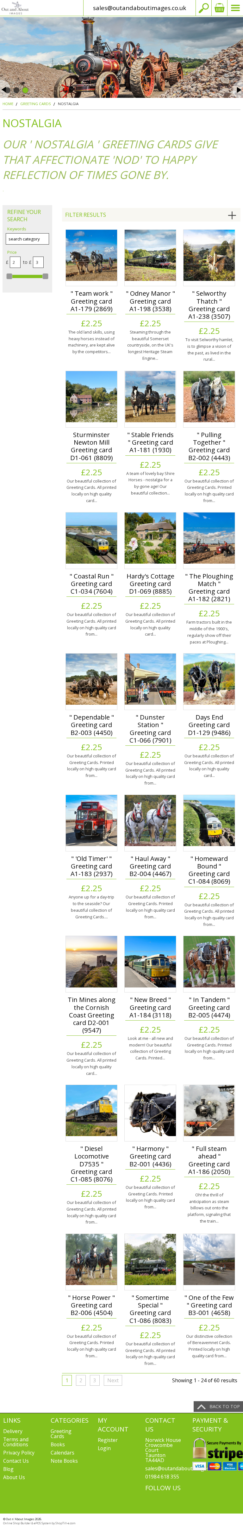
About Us (14, 1477)
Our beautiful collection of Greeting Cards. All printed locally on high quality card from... (91, 624)
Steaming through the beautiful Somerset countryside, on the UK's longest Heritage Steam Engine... (150, 345)
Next (113, 1380)
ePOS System (42, 1523)
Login (104, 1448)
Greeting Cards (61, 1434)
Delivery (12, 1431)
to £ (27, 262)
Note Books (64, 1460)
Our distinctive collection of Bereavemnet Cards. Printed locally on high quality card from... (209, 1346)
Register (108, 1440)
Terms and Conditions (15, 1442)
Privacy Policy (18, 1452)
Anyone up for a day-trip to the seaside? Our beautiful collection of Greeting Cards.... (91, 906)
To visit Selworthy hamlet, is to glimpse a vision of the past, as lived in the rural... (209, 349)
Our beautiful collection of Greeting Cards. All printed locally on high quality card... (91, 490)
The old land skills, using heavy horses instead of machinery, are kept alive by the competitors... (91, 341)
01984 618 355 (162, 1476)
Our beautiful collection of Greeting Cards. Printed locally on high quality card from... (209, 490)
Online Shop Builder (17, 1523)
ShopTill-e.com (65, 1523)
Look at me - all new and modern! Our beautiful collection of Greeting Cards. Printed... (150, 1048)
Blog (8, 1469)
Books (58, 1444)
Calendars (62, 1452)
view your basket (219, 8)
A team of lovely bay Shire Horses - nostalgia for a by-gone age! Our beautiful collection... (150, 483)
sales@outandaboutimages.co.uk (139, 8)
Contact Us (16, 1460)
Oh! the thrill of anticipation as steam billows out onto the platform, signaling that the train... (209, 1208)
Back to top (224, 1406)
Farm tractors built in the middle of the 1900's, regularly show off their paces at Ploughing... (209, 631)
